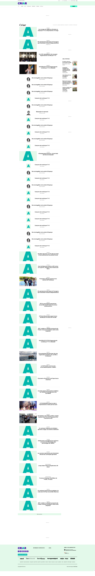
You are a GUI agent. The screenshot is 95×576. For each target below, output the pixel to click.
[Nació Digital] (27, 3)
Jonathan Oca (48, 44)
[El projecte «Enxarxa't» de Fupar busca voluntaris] (28, 381)
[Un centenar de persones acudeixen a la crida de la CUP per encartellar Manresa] (28, 493)
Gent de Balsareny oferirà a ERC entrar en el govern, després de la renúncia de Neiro (48, 267)
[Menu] (18, 6)
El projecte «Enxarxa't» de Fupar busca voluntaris (48, 379)
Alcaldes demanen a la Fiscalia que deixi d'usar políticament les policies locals (48, 254)
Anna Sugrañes (64, 91)
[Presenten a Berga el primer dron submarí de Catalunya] (28, 281)
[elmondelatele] (64, 559)
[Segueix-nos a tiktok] (27, 551)
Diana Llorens (64, 78)
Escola (41, 6)
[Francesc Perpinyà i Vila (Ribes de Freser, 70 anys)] (28, 480)
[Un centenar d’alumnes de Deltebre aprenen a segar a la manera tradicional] (28, 431)
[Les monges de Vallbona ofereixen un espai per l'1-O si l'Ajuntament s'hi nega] (28, 32)
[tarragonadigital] (52, 559)
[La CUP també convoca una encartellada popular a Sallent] (28, 368)
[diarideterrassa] (41, 559)
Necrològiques (48, 464)
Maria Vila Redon (42, 79)
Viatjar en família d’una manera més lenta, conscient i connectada (67, 89)
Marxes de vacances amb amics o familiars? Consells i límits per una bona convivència (67, 82)
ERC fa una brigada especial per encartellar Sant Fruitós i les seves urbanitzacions (48, 305)
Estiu (25, 6)
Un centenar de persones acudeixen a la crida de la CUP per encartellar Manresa (48, 491)
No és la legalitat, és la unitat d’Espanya (42, 78)
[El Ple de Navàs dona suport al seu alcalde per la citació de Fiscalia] (28, 319)
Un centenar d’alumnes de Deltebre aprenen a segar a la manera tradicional (48, 429)
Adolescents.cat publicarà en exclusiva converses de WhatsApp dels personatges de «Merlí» (48, 442)
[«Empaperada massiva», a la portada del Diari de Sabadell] (28, 156)
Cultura (48, 152)
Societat (48, 40)
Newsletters (65, 0)
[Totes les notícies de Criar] (22, 3)
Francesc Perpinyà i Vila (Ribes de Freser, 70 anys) (48, 479)
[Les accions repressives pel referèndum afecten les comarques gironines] (28, 456)
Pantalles (29, 6)
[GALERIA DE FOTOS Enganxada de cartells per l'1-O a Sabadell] (28, 69)
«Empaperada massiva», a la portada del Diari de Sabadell (48, 154)
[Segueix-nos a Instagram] (22, 551)
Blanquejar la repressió (42, 111)
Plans (22, 6)
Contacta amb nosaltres (22, 554)
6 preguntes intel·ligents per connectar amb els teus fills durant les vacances (66, 69)
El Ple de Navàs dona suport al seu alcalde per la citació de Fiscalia (48, 317)
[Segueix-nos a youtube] (26, 551)
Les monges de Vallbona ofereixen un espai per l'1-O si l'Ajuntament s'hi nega (48, 30)
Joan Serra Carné (42, 113)
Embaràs (33, 6)
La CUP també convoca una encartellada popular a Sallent (48, 366)
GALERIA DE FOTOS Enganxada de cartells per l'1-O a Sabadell (48, 67)
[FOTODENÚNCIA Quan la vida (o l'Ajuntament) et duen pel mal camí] (28, 406)
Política (48, 252)
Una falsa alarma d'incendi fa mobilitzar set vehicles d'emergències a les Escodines (48, 392)
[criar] (72, 559)
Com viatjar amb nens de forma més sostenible (66, 76)
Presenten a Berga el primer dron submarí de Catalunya (48, 279)
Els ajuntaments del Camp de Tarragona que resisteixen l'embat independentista (48, 42)
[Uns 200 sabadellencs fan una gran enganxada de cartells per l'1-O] (28, 57)
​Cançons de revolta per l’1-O (42, 98)
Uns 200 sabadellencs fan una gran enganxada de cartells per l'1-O (48, 55)
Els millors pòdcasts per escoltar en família (66, 62)
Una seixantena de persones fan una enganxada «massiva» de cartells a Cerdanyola (48, 355)
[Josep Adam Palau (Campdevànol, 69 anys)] (28, 468)
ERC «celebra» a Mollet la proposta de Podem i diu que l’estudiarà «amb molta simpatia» (48, 330)
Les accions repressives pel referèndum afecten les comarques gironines (48, 454)
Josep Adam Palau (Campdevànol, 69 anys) (48, 466)
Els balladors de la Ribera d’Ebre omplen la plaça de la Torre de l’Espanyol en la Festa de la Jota (48, 417)
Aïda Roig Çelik (64, 72)
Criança (37, 6)
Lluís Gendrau (42, 99)
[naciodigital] (22, 559)
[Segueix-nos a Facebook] (18, 551)
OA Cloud (75, 566)
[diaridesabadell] (30, 559)
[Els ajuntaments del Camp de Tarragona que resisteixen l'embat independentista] (28, 44)
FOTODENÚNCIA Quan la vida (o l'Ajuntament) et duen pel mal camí (48, 404)
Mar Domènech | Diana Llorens (66, 64)
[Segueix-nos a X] (20, 551)
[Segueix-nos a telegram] (24, 551)
